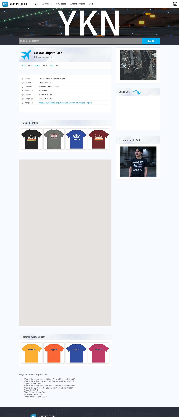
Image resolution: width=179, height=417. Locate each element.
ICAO (37, 66)
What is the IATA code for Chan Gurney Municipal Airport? (48, 388)
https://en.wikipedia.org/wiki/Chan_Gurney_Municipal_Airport (65, 103)
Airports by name (77, 4)
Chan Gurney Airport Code (35, 392)
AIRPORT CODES (18, 4)
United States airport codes (35, 397)
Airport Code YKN (31, 390)
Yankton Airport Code (33, 394)
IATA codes (47, 4)
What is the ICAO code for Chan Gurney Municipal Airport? (49, 381)
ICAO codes (61, 4)
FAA (52, 66)
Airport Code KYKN (32, 383)
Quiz (91, 4)
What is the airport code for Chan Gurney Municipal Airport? (49, 379)
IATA (23, 66)
